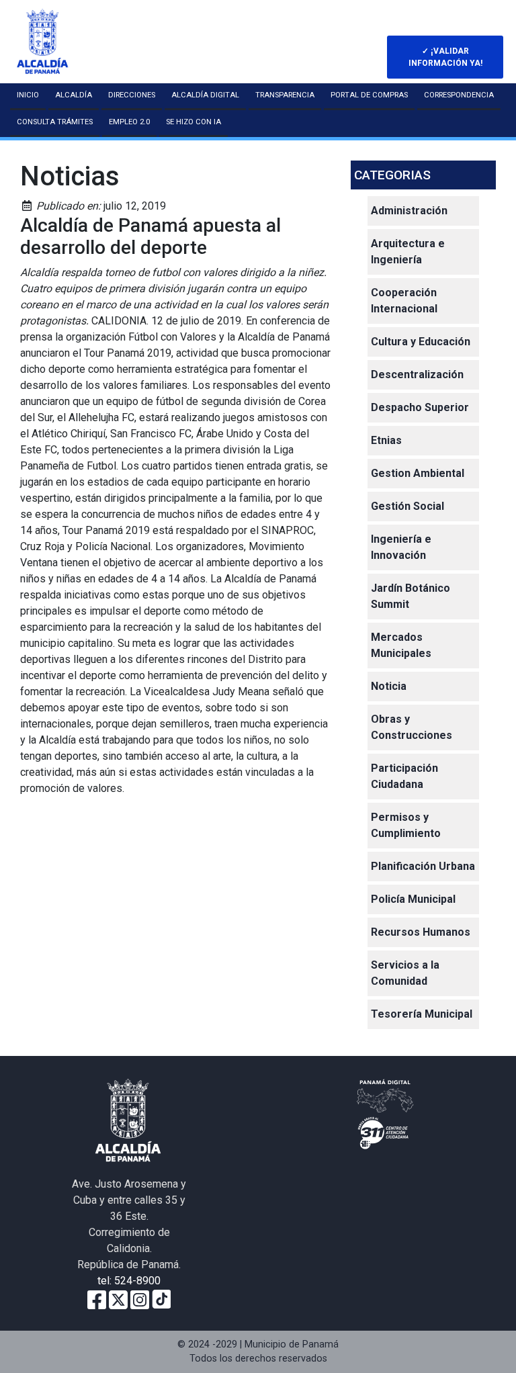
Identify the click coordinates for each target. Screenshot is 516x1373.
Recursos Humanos (420, 932)
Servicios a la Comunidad (405, 973)
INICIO (28, 95)
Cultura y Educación (420, 341)
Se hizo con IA (193, 122)
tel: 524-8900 (129, 1280)
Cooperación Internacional (404, 300)
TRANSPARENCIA (284, 95)
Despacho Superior (420, 407)
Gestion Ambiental (417, 473)
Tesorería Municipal (421, 1014)
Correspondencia (459, 95)
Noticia (388, 686)
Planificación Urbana (423, 866)
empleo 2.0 (129, 122)
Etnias (386, 440)
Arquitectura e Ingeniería (408, 251)
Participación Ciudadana (404, 776)
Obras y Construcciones (411, 727)
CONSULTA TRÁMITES (55, 122)
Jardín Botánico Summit (410, 596)
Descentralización (417, 374)
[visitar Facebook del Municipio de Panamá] (96, 1298)
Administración (409, 210)
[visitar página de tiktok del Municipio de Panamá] (161, 1298)
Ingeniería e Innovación (401, 547)
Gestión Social (407, 506)
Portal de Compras (369, 95)
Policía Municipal (413, 899)
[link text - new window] (139, 1298)
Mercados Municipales (401, 645)
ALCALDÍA (73, 95)
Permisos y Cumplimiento (406, 825)
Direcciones (131, 95)
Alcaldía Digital (205, 95)
